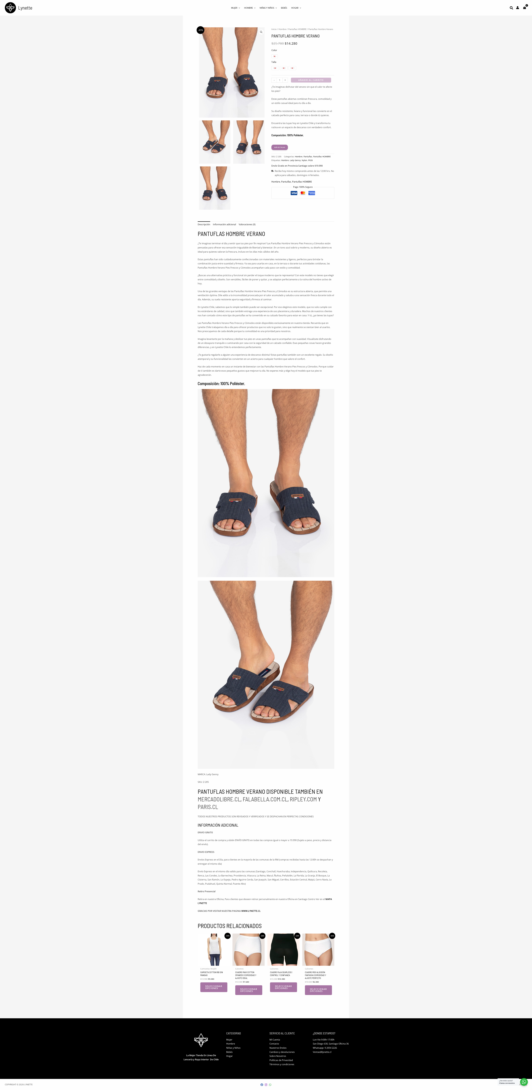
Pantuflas (308, 156)
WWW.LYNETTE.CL (251, 910)
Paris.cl (208, 806)
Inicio (274, 29)
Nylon (304, 160)
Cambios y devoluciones (282, 1052)
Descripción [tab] (204, 224)
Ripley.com (303, 799)
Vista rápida (214, 963)
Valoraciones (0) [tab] (247, 224)
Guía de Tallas (279, 147)
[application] (238, 7)
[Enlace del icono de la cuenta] (517, 7)
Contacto (274, 1043)
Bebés (229, 1052)
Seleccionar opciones (213, 987)
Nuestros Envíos (278, 1047)
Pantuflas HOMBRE (297, 29)
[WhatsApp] (270, 1084)
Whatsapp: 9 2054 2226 (325, 1047)
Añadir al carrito (311, 80)
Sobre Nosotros (277, 1056)
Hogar (229, 1056)
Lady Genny (295, 160)
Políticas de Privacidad (281, 1060)
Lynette (25, 8)
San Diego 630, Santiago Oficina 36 (331, 1043)
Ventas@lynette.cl (322, 1052)
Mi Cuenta (274, 1039)
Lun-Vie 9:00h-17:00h (323, 1039)
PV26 (310, 160)
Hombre (282, 29)
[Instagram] (266, 1084)
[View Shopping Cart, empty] (524, 7)
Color (274, 50)
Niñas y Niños (233, 1047)
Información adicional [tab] (224, 224)
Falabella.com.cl (265, 799)
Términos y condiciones (281, 1064)
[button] (511, 8)
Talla (273, 62)
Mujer (229, 1039)
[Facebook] (261, 1084)
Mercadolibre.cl (219, 799)
